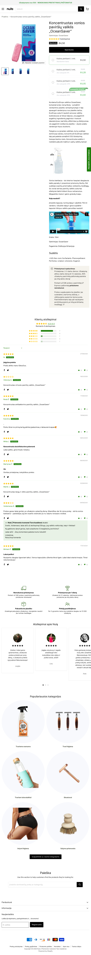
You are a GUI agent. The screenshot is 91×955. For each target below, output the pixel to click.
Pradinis (5, 17)
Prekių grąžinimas (31, 946)
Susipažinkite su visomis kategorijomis (45, 857)
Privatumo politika (46, 946)
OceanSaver (63, 35)
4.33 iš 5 (51, 324)
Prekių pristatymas (16, 946)
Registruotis (37, 925)
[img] (8, 354)
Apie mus (66, 946)
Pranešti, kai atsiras (89, 159)
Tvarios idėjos (76, 946)
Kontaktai (57, 946)
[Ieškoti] (81, 9)
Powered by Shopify (45, 951)
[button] (54, 39)
